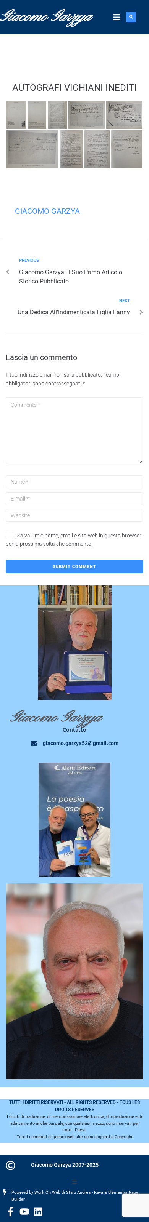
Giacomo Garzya (47, 211)
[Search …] (131, 17)
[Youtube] (24, 1211)
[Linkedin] (38, 1211)
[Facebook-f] (10, 1211)
